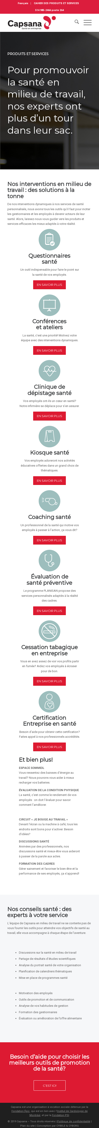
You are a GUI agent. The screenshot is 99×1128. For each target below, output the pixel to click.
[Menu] (85, 23)
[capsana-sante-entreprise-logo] (41, 23)
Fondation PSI (60, 1115)
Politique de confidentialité (73, 1121)
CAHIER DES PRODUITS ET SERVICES (56, 3)
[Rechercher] (74, 23)
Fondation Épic (21, 1111)
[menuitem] (23, 3)
